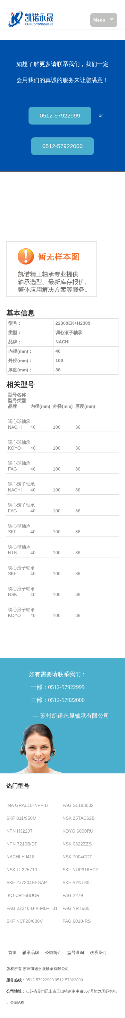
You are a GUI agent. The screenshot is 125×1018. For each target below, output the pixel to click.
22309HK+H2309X (27, 582)
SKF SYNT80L (77, 882)
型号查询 (75, 952)
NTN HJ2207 (19, 831)
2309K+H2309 (22, 415)
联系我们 (98, 952)
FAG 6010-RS (77, 921)
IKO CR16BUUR (22, 895)
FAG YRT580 (76, 908)
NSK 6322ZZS (77, 843)
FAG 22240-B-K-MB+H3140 (34, 908)
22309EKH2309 (24, 562)
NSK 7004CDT (77, 856)
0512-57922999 (60, 115)
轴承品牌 (30, 952)
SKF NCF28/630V (24, 921)
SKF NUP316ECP (80, 869)
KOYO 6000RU (78, 831)
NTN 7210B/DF (22, 843)
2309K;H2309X (23, 541)
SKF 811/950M (21, 818)
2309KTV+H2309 (25, 457)
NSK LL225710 (21, 869)
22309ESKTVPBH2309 (31, 499)
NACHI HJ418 (20, 856)
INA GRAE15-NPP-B (27, 805)
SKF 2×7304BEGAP (26, 882)
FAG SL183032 (78, 805)
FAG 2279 (73, 895)
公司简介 (53, 952)
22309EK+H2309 (25, 478)
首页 (12, 952)
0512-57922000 (62, 146)
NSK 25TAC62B (79, 818)
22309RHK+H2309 (27, 603)
